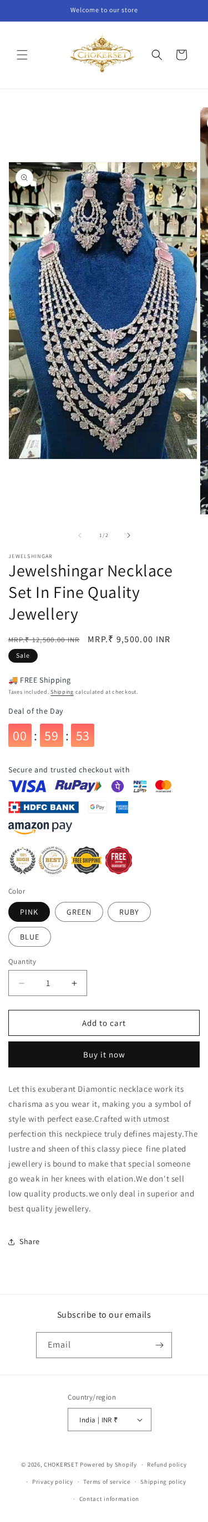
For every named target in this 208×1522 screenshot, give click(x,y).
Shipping (62, 691)
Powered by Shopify (108, 1464)
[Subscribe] (159, 1345)
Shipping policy (163, 1481)
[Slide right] (128, 535)
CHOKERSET (61, 1464)
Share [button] (29, 1241)
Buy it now (104, 1054)
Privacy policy (52, 1481)
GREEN (79, 912)
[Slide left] (80, 535)
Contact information (109, 1499)
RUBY (129, 912)
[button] (22, 55)
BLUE (29, 937)
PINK (29, 912)
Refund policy (166, 1464)
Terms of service (106, 1481)
